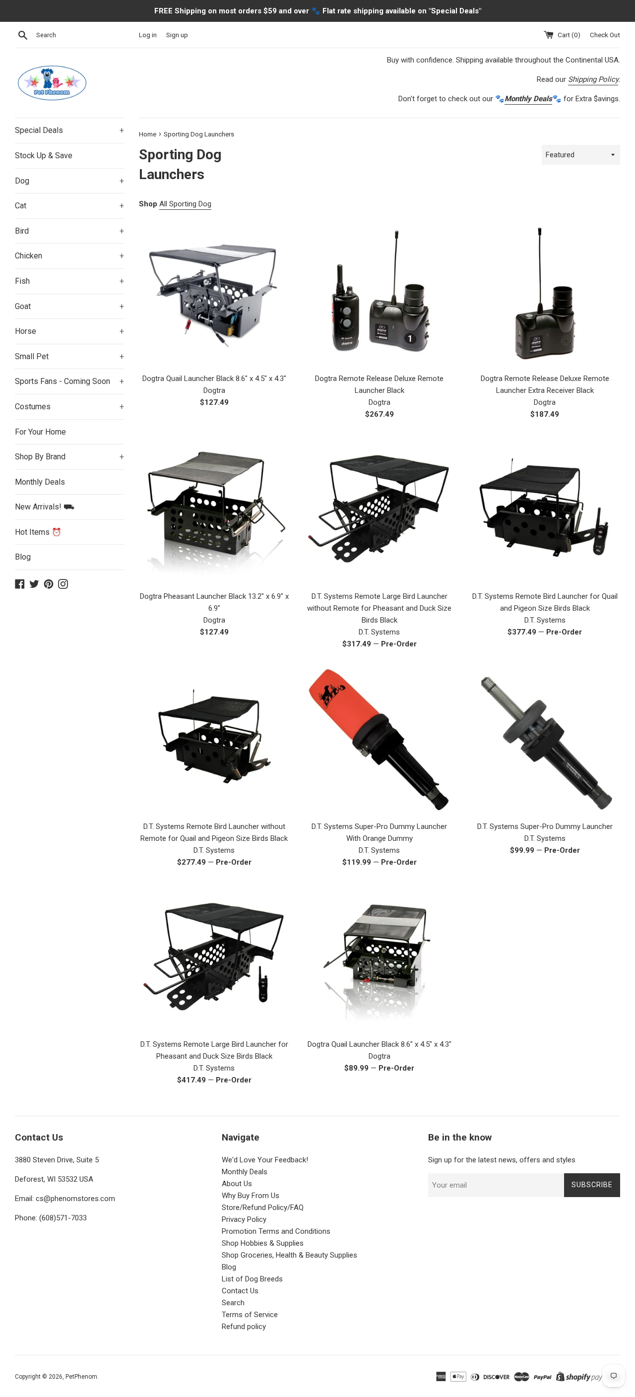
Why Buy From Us (250, 1195)
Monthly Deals (40, 482)
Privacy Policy (244, 1219)
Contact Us (240, 1290)
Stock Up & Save (43, 155)
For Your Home (40, 432)
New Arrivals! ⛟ (44, 506)
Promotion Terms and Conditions (276, 1231)
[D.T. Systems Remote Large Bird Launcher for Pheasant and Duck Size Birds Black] (214, 958)
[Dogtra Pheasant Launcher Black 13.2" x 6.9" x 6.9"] (214, 510)
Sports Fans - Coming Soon (69, 381)
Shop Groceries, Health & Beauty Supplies (289, 1255)
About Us (237, 1183)
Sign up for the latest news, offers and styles (501, 1159)
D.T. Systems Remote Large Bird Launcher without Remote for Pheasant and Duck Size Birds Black (379, 608)
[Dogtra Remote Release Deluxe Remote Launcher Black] (379, 292)
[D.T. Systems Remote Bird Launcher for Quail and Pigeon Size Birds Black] (545, 510)
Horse (69, 331)
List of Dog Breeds (252, 1278)
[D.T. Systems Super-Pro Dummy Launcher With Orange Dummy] (379, 740)
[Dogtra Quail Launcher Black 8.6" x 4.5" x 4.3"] (214, 292)
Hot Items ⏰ (38, 532)
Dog (69, 181)
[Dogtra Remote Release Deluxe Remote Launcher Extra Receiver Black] (545, 292)
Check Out (605, 35)
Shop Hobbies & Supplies (263, 1243)
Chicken (69, 255)
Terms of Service (250, 1314)
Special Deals (69, 130)
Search (233, 1302)
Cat (69, 205)
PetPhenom (81, 1376)
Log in (148, 35)
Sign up (177, 35)
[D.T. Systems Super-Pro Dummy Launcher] (545, 740)
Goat (69, 306)
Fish (69, 281)
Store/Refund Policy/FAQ (263, 1207)
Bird (69, 231)
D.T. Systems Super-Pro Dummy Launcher (545, 826)
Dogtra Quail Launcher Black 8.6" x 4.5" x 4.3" (214, 378)
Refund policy (244, 1326)
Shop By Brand (69, 456)
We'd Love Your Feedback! (265, 1159)
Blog (23, 557)
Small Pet (69, 356)
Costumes (69, 406)
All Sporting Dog (185, 203)
